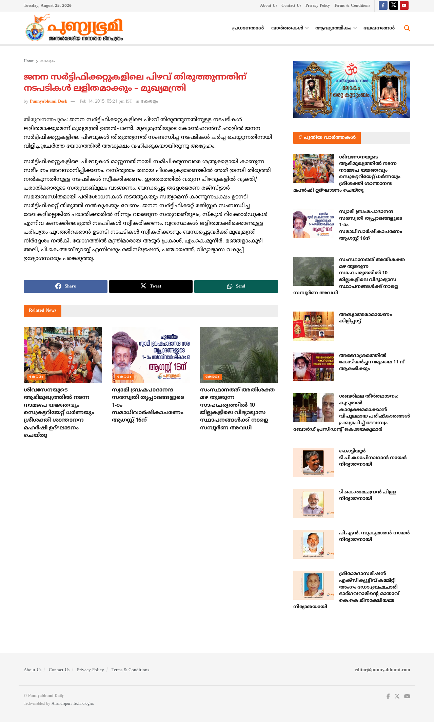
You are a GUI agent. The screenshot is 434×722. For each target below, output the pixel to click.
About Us (268, 5)
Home (29, 61)
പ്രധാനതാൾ (248, 28)
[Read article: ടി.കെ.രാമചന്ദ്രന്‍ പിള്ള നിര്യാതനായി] (313, 503)
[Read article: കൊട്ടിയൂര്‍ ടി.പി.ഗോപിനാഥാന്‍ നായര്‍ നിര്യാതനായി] (313, 462)
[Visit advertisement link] (351, 89)
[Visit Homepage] (76, 28)
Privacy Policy (317, 5)
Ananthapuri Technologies (73, 703)
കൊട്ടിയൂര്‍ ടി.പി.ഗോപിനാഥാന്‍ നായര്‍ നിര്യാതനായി (372, 457)
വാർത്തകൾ (287, 28)
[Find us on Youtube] (404, 6)
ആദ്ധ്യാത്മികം (333, 28)
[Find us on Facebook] (383, 6)
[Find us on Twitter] (393, 6)
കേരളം (47, 61)
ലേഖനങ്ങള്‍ (379, 28)
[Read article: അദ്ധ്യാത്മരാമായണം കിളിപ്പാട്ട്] (313, 326)
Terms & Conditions (352, 5)
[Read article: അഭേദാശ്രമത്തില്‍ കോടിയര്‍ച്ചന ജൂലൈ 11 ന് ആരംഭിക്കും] (313, 367)
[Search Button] (407, 28)
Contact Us (291, 5)
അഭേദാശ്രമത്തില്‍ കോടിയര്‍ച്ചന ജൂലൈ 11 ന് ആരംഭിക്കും (372, 362)
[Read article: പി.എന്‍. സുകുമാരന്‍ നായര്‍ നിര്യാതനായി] (313, 544)
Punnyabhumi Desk (48, 101)
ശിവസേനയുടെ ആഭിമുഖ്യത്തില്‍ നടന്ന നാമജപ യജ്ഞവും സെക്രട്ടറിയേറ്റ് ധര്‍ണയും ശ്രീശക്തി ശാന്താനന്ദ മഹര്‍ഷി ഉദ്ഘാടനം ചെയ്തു (59, 413)
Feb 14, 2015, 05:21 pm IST (106, 101)
